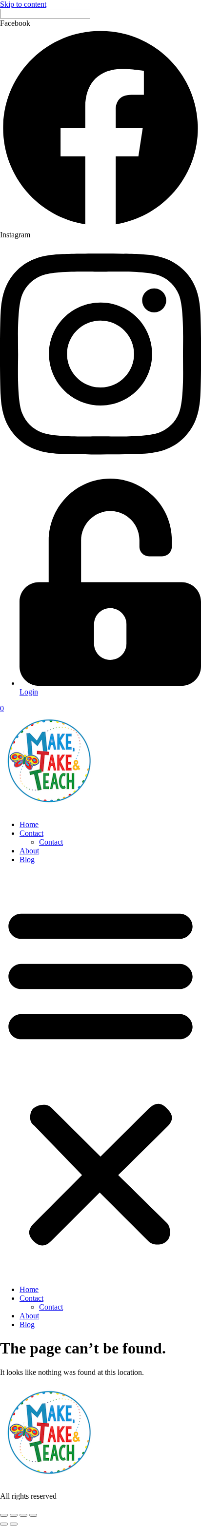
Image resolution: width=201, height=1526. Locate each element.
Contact (31, 833)
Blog (27, 859)
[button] (100, 1074)
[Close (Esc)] (33, 1515)
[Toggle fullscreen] (14, 1515)
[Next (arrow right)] (14, 1524)
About (29, 851)
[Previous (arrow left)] (4, 1524)
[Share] (23, 1515)
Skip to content (23, 4)
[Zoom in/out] (4, 1515)
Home (29, 824)
